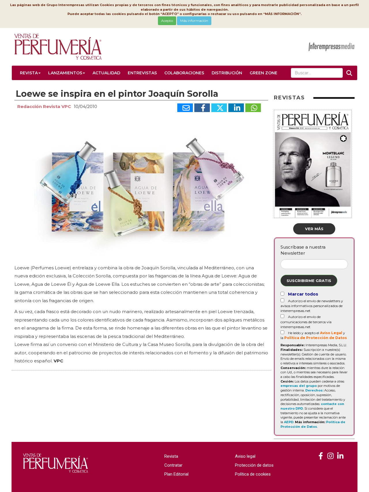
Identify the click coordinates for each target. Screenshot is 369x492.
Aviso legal (245, 456)
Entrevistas (142, 72)
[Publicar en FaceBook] (202, 107)
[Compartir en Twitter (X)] (219, 107)
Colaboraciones (184, 72)
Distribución (227, 72)
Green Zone (263, 72)
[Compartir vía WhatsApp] (253, 107)
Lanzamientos (65, 72)
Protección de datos (254, 465)
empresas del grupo (298, 386)
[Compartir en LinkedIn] (236, 107)
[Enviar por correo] (185, 107)
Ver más (314, 228)
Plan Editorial (176, 474)
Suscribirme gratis (309, 280)
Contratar (173, 465)
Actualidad (106, 72)
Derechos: (314, 390)
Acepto (167, 20)
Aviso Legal (331, 333)
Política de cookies (253, 474)
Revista (29, 72)
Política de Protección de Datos (315, 338)
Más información (194, 20)
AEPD (288, 422)
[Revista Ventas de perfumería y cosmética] (320, 456)
